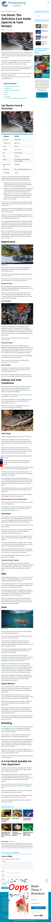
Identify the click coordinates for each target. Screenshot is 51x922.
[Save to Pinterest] (1, 465)
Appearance (8, 88)
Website (3, 879)
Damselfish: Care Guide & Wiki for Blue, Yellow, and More (5, 834)
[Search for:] (42, 16)
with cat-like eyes (8, 275)
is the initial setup (27, 436)
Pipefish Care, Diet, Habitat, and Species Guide (28, 834)
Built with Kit (38, 915)
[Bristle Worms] (17, 813)
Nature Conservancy (26, 847)
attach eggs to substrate (15, 749)
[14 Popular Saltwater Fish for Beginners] (17, 827)
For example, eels (5, 552)
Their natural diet (22, 577)
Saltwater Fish (9, 11)
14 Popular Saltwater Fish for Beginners (17, 834)
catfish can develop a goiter (8, 667)
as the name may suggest (23, 394)
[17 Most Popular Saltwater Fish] (28, 813)
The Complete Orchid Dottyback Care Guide (45, 43)
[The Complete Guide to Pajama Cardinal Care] (38, 38)
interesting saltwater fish (19, 784)
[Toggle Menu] (48, 2)
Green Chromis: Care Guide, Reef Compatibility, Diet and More (45, 26)
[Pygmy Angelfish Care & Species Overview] (6, 813)
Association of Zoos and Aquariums (20, 846)
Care (6, 94)
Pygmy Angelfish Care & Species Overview (5, 820)
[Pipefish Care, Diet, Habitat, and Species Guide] (28, 827)
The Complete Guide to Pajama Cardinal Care (45, 37)
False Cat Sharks (5, 202)
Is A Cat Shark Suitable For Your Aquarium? (16, 98)
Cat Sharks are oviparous (7, 726)
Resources (3, 11)
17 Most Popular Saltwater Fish (27, 819)
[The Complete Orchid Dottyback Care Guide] (38, 43)
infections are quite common (13, 665)
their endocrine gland (17, 668)
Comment (3, 861)
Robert (11, 30)
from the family (19, 194)
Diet (6, 92)
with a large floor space (13, 510)
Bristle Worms (16, 818)
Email (2, 875)
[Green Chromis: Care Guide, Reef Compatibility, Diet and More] (38, 26)
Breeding (7, 96)
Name (2, 871)
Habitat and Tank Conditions (12, 90)
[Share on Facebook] (1, 460)
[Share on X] (1, 462)
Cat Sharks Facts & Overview (12, 86)
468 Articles (11, 841)
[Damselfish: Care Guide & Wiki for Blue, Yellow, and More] (6, 827)
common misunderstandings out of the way (16, 451)
